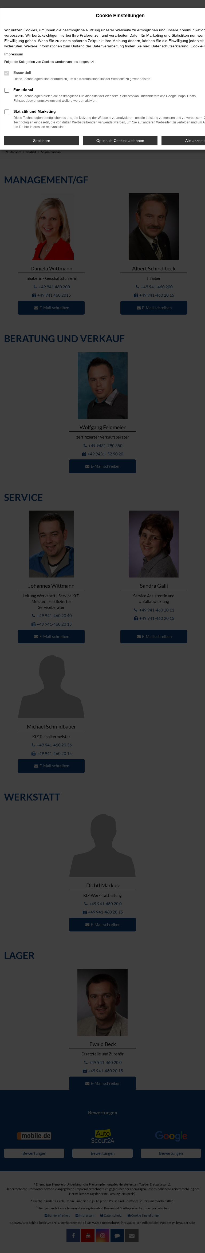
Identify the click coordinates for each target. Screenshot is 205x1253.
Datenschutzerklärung (169, 46)
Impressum (13, 54)
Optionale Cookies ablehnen (120, 140)
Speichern (41, 140)
